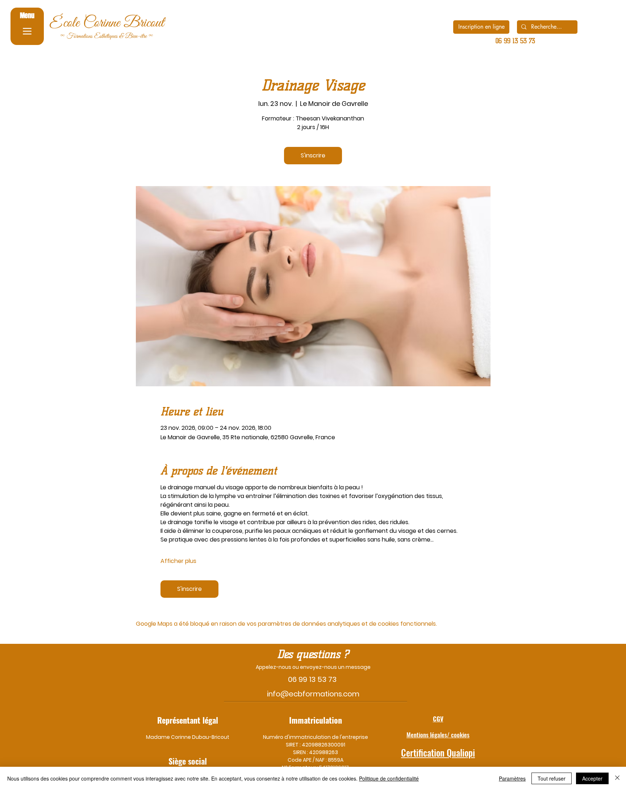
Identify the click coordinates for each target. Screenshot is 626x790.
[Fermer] (617, 778)
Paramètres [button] (512, 778)
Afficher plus (178, 561)
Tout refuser (552, 778)
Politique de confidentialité (389, 778)
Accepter (592, 778)
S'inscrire (313, 155)
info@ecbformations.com (313, 694)
